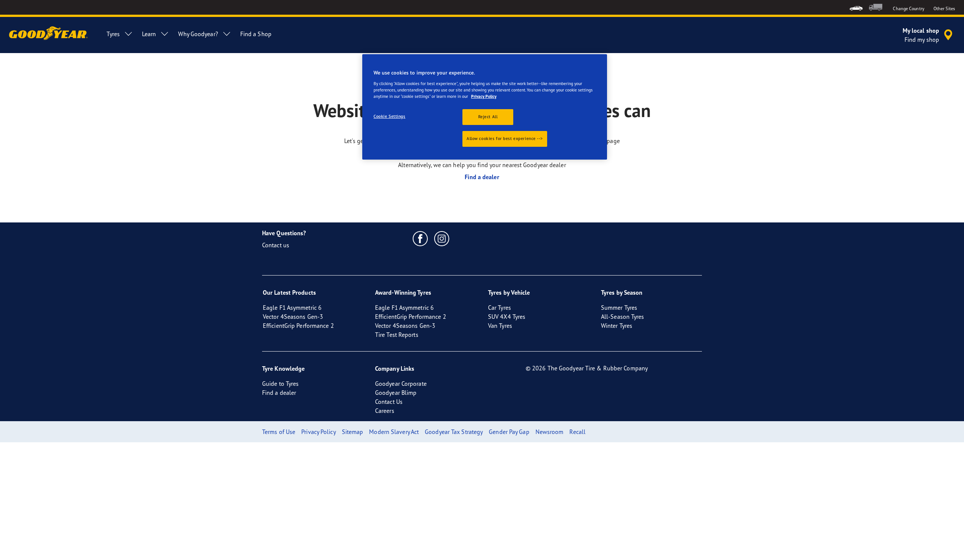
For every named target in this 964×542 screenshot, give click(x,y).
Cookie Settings (390, 116)
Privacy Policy (483, 96)
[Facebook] (420, 238)
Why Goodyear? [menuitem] (198, 34)
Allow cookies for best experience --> (505, 138)
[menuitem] (856, 7)
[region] (484, 107)
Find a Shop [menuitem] (256, 34)
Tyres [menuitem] (113, 34)
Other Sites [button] (944, 8)
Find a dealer (482, 177)
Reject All (488, 116)
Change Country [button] (908, 8)
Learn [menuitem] (149, 34)
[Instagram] (442, 238)
